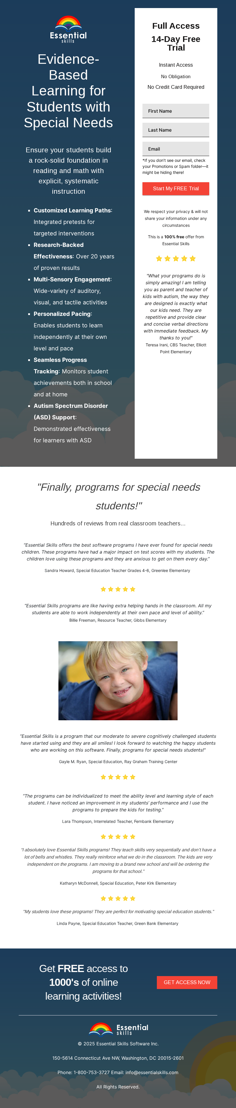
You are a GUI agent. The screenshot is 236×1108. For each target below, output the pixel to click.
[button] (187, 982)
